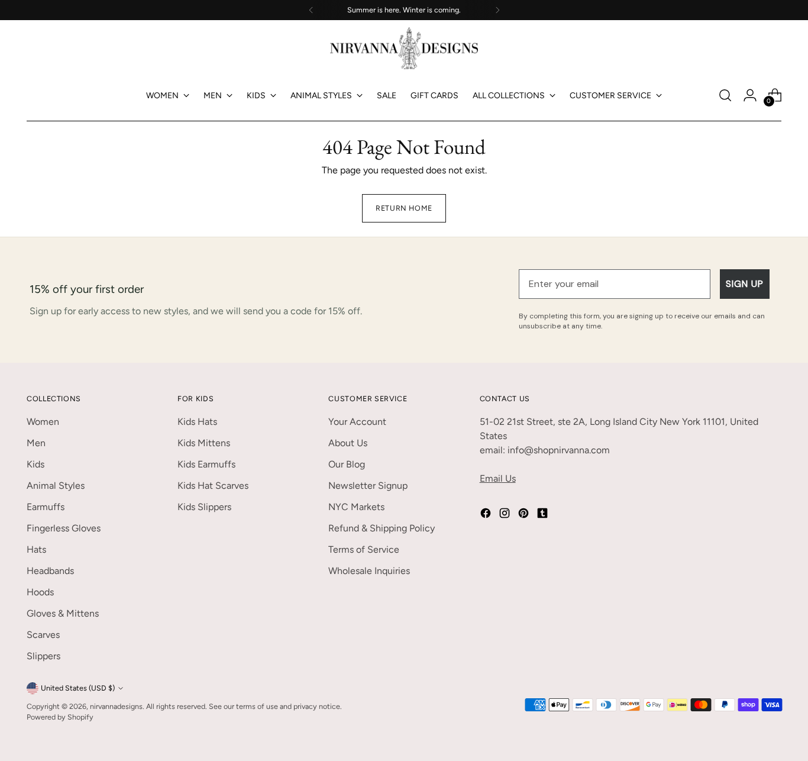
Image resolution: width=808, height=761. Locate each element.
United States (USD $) (78, 687)
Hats (36, 549)
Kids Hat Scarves (212, 485)
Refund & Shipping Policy (381, 528)
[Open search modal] (725, 95)
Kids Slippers (204, 506)
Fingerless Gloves (64, 528)
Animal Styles (56, 485)
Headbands (50, 570)
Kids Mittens (203, 443)
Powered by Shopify (60, 716)
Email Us (498, 478)
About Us (347, 443)
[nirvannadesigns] (404, 48)
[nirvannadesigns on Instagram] (506, 515)
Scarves (43, 634)
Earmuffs (45, 506)
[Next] (497, 10)
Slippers (43, 656)
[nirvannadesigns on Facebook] (487, 515)
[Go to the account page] (750, 95)
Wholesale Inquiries (369, 570)
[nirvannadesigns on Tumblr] (543, 515)
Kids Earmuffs (206, 464)
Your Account (357, 421)
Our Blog (346, 464)
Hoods (40, 592)
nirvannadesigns (116, 706)
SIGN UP (745, 284)
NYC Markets (356, 506)
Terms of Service (363, 549)
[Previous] (311, 10)
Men (36, 443)
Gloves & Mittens (63, 613)
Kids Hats (197, 421)
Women (43, 421)
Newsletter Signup (368, 485)
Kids (35, 464)
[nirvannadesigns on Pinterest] (525, 515)
